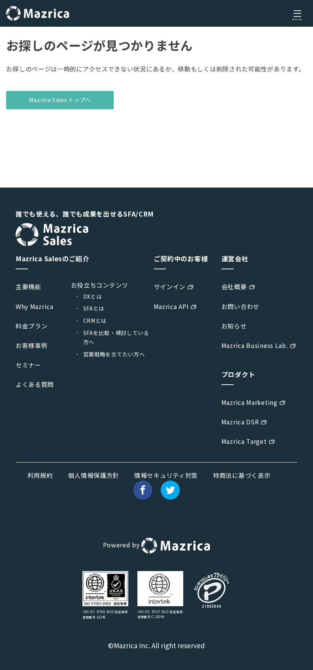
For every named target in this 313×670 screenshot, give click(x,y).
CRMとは (95, 320)
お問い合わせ (240, 306)
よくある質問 (35, 384)
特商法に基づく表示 (241, 475)
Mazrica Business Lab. (254, 345)
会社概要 (234, 286)
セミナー (28, 364)
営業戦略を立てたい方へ (114, 354)
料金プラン (32, 325)
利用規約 (40, 475)
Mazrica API (171, 306)
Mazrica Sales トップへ (60, 100)
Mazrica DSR (240, 421)
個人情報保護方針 (93, 475)
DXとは (92, 296)
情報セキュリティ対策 (166, 475)
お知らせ (234, 325)
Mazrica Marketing (249, 402)
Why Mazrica (34, 306)
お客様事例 (32, 345)
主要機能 (28, 286)
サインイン (170, 286)
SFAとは (94, 308)
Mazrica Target (244, 441)
